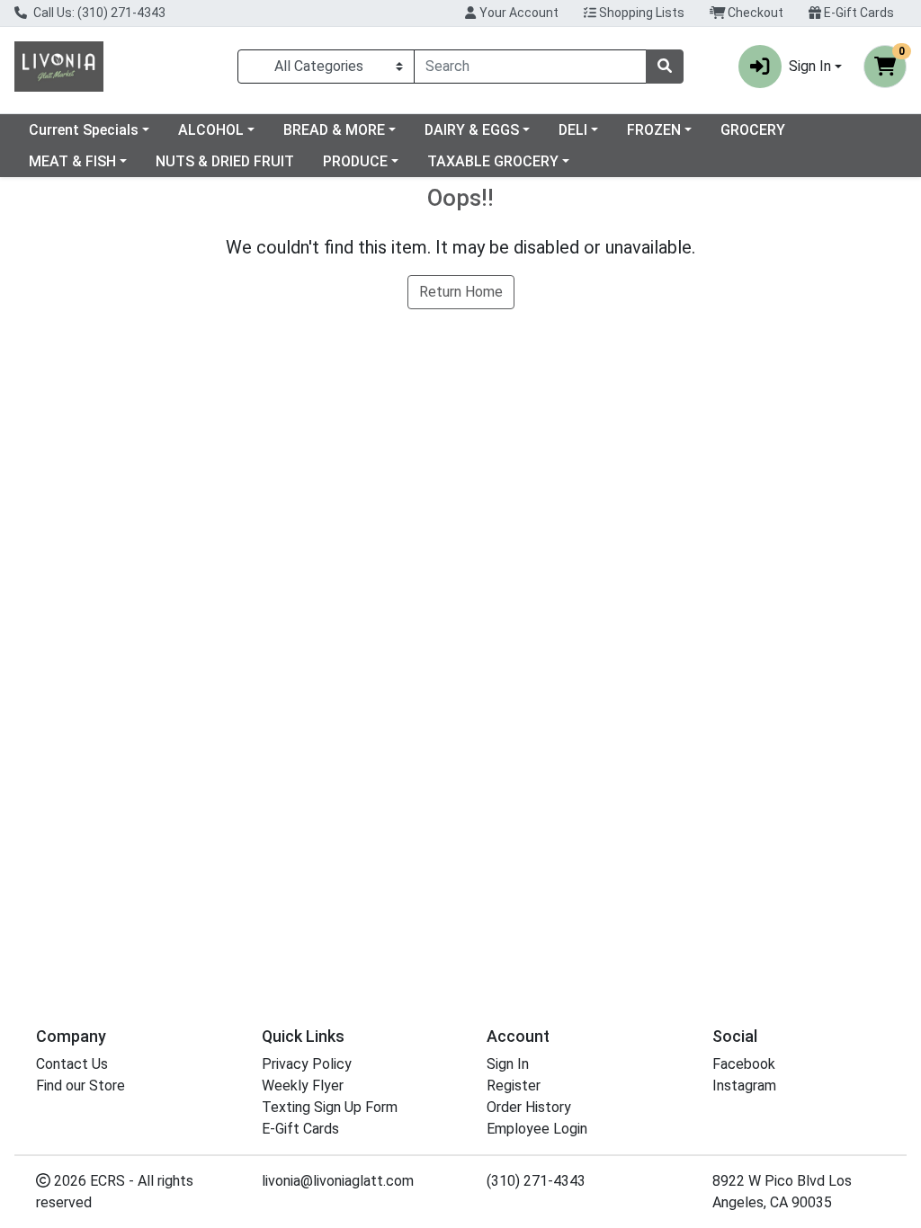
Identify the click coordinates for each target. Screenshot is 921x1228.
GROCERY (752, 129)
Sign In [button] (810, 66)
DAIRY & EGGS (472, 129)
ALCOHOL (211, 129)
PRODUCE (355, 161)
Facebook (743, 1063)
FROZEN (654, 129)
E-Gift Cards (857, 12)
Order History (529, 1107)
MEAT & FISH (72, 161)
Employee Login (537, 1128)
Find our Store (80, 1085)
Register (514, 1085)
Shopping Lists (640, 12)
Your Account (518, 12)
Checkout (754, 12)
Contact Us (72, 1063)
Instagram (744, 1085)
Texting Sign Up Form (330, 1107)
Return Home (461, 291)
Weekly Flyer (303, 1085)
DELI (573, 129)
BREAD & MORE (334, 129)
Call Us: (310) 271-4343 (98, 12)
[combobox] (530, 66)
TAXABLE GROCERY (493, 161)
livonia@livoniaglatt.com (338, 1180)
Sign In (508, 1063)
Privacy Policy (307, 1063)
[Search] (665, 66)
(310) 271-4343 (536, 1180)
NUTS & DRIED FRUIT (225, 161)
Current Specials (84, 129)
